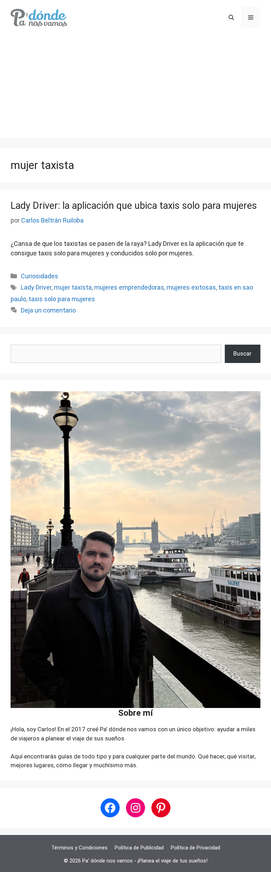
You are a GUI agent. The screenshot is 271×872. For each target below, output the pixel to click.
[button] (231, 17)
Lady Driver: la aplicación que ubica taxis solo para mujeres (134, 205)
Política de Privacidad (195, 847)
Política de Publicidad (139, 847)
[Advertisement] (135, 88)
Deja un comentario (48, 310)
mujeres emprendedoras (129, 287)
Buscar (242, 353)
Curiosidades (39, 276)
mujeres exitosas (191, 287)
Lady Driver (36, 287)
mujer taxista (73, 287)
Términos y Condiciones (79, 847)
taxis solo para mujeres (62, 299)
